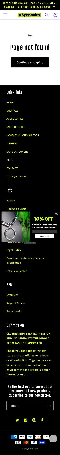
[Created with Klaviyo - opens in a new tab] (30, 243)
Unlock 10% (44, 236)
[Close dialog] (56, 213)
